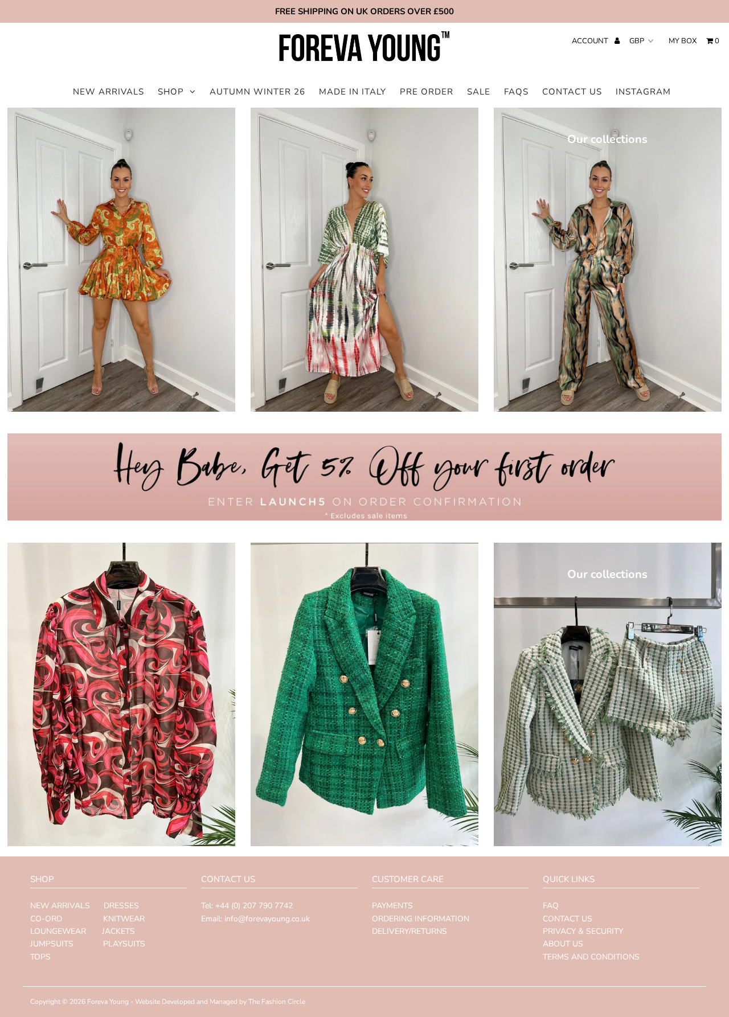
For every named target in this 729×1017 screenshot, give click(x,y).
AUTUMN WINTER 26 (257, 91)
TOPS (40, 957)
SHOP (171, 91)
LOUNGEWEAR (58, 931)
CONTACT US (572, 91)
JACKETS (117, 931)
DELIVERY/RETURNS (409, 931)
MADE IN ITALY (352, 91)
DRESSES (121, 905)
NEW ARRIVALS (108, 91)
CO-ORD (46, 918)
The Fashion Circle (276, 1001)
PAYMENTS (392, 905)
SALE (478, 91)
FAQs (516, 91)
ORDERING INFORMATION (420, 918)
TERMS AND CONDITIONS (591, 957)
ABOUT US (563, 943)
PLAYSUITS (123, 943)
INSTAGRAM (643, 91)
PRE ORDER (426, 91)
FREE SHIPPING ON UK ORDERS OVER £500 (364, 11)
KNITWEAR (124, 918)
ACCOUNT (591, 41)
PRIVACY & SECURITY (583, 931)
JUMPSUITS (51, 943)
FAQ (551, 905)
